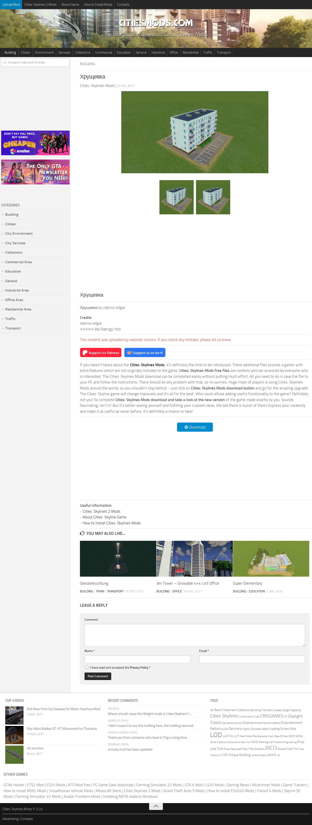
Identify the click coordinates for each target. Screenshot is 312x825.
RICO (271, 748)
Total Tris (292, 749)
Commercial (103, 52)
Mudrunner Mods (266, 785)
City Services (15, 243)
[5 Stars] (92, 329)
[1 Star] (81, 329)
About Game (70, 5)
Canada (276, 710)
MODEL (299, 736)
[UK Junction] (14, 755)
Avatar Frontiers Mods (82, 796)
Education (124, 52)
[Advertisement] (195, 253)
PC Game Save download (113, 785)
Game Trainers (295, 785)
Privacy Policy (139, 668)
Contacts (123, 5)
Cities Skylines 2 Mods (142, 790)
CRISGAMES (271, 716)
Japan (265, 728)
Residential (190, 52)
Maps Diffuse (281, 736)
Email (204, 651)
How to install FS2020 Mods (230, 790)
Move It (214, 742)
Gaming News (238, 785)
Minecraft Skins (108, 790)
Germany (235, 729)
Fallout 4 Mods (269, 790)
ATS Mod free (79, 785)
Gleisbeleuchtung (94, 583)
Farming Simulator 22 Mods (159, 785)
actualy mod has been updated (130, 749)
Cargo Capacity (291, 710)
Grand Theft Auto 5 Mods (184, 790)
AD (212, 710)
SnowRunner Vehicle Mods (71, 790)
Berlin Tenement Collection (232, 710)
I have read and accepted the (120, 668)
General (141, 52)
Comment (91, 620)
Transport (224, 52)
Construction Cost (249, 716)
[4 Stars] (89, 329)
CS (285, 716)
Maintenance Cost (263, 736)
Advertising (10, 819)
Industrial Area (17, 290)
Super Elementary (247, 583)
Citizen (25, 52)
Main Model (246, 736)
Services (64, 52)
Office (173, 52)
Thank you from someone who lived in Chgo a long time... (148, 738)
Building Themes (261, 710)
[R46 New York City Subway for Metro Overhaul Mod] (14, 715)
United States (258, 755)
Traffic (207, 52)
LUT (236, 736)
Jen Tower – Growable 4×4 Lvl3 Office (187, 583)
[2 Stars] (84, 329)
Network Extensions (229, 742)
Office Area (14, 300)
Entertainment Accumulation (262, 723)
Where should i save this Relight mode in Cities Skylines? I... (150, 714)
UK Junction (35, 748)
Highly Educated (252, 728)
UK (225, 754)
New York (246, 742)
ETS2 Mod (35, 785)
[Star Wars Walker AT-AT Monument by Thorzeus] (14, 735)
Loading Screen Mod (282, 729)
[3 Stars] (86, 329)
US (278, 755)
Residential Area (18, 309)
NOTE (254, 742)
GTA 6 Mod (194, 785)
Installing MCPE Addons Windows (130, 796)
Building (10, 52)
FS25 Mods (56, 785)
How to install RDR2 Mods (24, 790)
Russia (282, 749)
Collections (82, 52)
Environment (44, 52)
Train (100, 591)
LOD (216, 735)
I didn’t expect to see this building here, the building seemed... (151, 726)
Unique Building (239, 755)
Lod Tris (228, 736)
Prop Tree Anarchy (253, 749)
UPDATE (271, 755)
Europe (224, 729)
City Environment (19, 233)
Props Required (232, 749)
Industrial (158, 52)
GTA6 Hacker (13, 785)
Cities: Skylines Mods (17, 809)
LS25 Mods (214, 785)
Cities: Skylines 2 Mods (40, 5)
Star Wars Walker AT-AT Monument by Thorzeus (62, 729)
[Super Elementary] (271, 559)
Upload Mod (11, 5)
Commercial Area (18, 262)
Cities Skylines (224, 716)
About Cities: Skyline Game (104, 517)
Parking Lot (266, 742)
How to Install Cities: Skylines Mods (112, 523)
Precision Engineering (285, 742)
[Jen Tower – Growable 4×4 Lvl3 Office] (194, 559)
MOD (291, 736)
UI (220, 755)
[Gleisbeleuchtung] (118, 559)
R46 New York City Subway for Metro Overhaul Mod (63, 709)
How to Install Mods (98, 5)
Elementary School (232, 723)
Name (90, 651)
